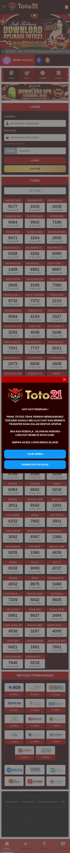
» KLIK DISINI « (35, 454)
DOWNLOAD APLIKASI (35, 464)
